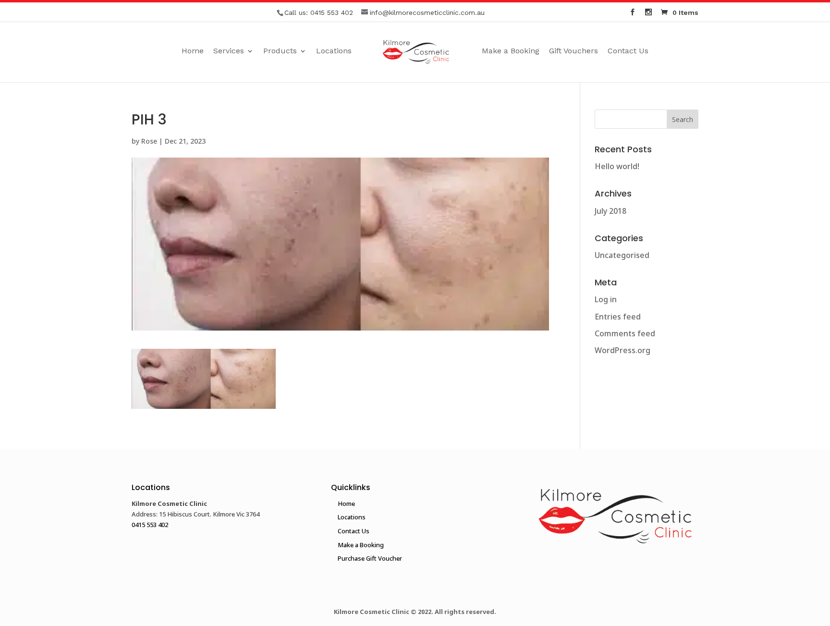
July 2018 (610, 211)
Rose (149, 141)
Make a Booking (510, 51)
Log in (606, 299)
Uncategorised (622, 255)
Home (193, 51)
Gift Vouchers (573, 51)
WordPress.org (622, 350)
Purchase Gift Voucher (370, 558)
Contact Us (628, 51)
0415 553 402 (331, 12)
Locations (334, 51)
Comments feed (625, 333)
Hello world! (617, 166)
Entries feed (618, 316)
